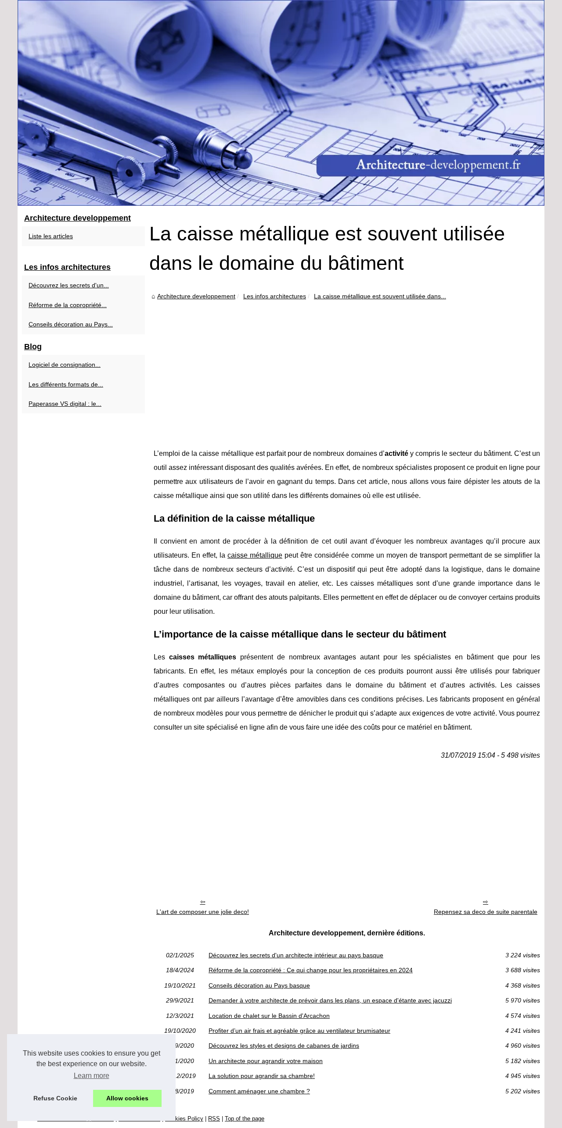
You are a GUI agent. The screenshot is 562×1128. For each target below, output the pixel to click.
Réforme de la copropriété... (68, 304)
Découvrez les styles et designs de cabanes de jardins (284, 1045)
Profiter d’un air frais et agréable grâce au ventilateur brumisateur (299, 1031)
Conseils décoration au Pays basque (259, 985)
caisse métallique (254, 555)
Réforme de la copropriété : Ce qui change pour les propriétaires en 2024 (311, 970)
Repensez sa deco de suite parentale (485, 911)
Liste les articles (51, 236)
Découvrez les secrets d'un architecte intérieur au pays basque (296, 955)
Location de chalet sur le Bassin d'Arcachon (269, 1016)
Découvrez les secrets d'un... (69, 285)
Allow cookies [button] (127, 1098)
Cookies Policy (184, 1118)
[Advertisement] (346, 367)
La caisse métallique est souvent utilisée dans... (380, 296)
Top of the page (244, 1118)
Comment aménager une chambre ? (259, 1091)
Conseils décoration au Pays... (71, 324)
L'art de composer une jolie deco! (202, 911)
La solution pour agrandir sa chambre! (262, 1076)
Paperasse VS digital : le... (65, 403)
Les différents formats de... (66, 384)
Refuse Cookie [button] (55, 1098)
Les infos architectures (274, 296)
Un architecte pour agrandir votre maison (266, 1061)
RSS (214, 1118)
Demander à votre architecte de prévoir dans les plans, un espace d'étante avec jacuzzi (330, 1000)
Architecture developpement (196, 296)
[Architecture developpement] (281, 103)
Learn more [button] (91, 1075)
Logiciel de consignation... (65, 364)
